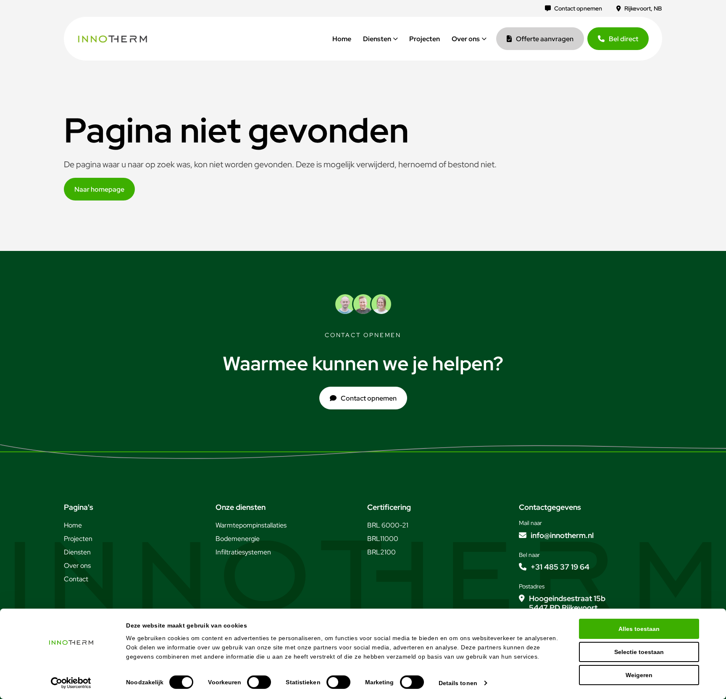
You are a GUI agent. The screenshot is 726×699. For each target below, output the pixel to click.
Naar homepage (99, 189)
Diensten (377, 38)
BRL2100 (381, 552)
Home (341, 38)
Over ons (466, 38)
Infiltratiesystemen (243, 552)
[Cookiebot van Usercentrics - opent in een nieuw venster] (71, 683)
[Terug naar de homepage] (112, 39)
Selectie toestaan (639, 652)
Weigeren (639, 675)
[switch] (259, 682)
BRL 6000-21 (387, 525)
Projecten (424, 38)
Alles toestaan (639, 628)
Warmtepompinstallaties (251, 525)
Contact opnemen (578, 8)
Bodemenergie (238, 538)
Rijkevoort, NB (643, 8)
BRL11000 (382, 538)
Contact (76, 579)
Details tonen (458, 683)
